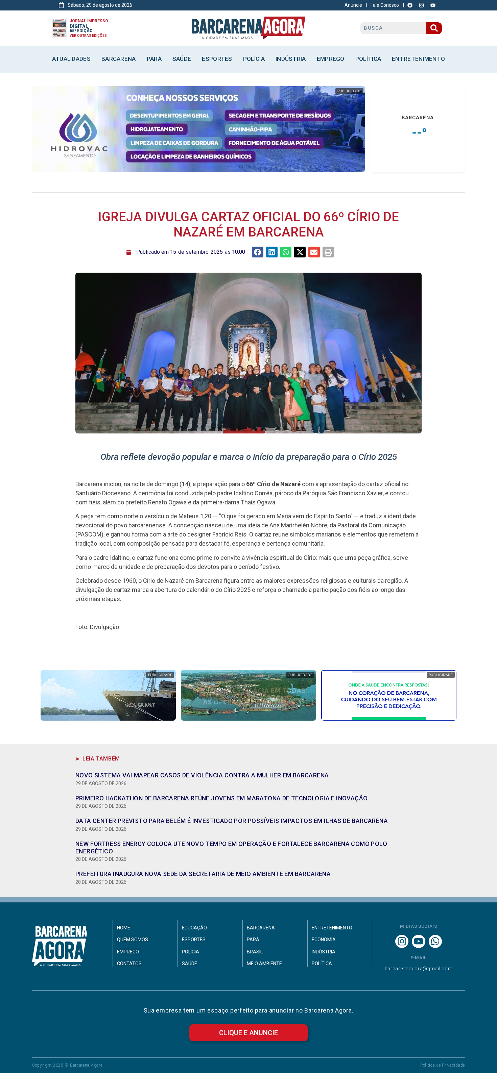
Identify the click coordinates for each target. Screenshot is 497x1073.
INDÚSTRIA (291, 58)
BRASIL (255, 951)
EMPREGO (331, 58)
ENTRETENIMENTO (418, 58)
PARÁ (154, 58)
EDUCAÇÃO (194, 927)
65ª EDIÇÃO (81, 30)
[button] (257, 252)
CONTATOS (129, 963)
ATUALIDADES (71, 58)
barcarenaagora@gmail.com (419, 968)
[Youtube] (418, 941)
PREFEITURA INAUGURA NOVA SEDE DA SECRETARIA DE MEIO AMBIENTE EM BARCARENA (203, 873)
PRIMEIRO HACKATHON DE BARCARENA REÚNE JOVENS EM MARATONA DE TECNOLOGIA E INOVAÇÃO (221, 798)
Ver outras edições (88, 36)
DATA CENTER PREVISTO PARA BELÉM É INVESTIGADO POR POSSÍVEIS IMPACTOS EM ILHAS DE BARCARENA (231, 820)
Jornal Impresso (89, 21)
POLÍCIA (254, 58)
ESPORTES (217, 58)
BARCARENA (118, 58)
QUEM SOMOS (132, 939)
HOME (123, 927)
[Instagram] (401, 941)
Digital (79, 26)
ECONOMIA (324, 939)
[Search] (434, 28)
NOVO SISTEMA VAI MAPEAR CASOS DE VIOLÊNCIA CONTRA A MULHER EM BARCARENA (202, 775)
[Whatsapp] (435, 941)
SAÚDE (181, 58)
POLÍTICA (368, 58)
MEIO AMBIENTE (264, 963)
